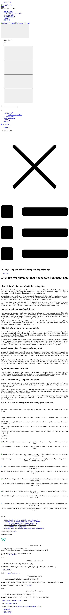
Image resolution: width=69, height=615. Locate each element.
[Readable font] (18, 81)
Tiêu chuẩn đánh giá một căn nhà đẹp (15, 526)
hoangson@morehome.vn (12, 573)
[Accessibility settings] (15, 31)
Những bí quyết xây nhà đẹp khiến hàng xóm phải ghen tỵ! (21, 520)
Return (14, 531)
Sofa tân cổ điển (17, 606)
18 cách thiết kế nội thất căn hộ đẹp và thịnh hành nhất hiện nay (22, 521)
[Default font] (18, 96)
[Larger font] (18, 53)
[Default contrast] (5, 42)
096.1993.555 (7, 570)
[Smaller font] (18, 67)
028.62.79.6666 (16, 600)
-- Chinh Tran (4, 273)
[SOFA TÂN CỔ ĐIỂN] (8, 7)
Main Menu (7, 2)
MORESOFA (6, 124)
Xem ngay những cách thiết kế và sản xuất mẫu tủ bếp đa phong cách (24, 528)
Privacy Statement (28, 606)
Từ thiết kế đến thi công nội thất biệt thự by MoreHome (20, 525)
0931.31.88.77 (12, 555)
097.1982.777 (7, 600)
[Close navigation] (1, 110)
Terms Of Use (37, 606)
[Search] (1, 105)
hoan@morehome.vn (11, 603)
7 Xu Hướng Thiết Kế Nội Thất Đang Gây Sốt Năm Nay (20, 523)
